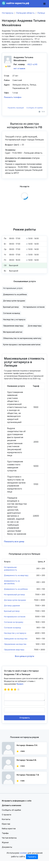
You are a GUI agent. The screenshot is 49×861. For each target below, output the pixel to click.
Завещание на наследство (15, 639)
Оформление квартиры (13, 326)
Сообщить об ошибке (34, 108)
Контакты (6, 819)
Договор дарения (12, 605)
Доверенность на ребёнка (15, 294)
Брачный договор (11, 307)
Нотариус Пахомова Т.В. (28, 775)
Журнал (5, 842)
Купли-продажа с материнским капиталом (21, 344)
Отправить (24, 718)
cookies (23, 853)
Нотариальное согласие (34, 307)
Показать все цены (14, 541)
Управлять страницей (16, 108)
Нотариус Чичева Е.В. (27, 760)
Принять (32, 856)
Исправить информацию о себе (16, 801)
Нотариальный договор (14, 594)
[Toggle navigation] (44, 4)
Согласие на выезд (11, 313)
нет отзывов (19, 68)
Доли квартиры (34, 326)
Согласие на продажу (13, 622)
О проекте (6, 815)
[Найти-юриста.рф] (15, 3)
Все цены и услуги (24, 656)
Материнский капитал (12, 332)
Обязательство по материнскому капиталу (22, 338)
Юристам (6, 824)
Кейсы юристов (9, 828)
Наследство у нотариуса (14, 319)
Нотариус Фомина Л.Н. (27, 745)
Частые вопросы (9, 838)
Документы (7, 847)
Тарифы (5, 833)
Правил (19, 684)
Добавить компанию (11, 805)
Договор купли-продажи (14, 301)
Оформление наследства (15, 644)
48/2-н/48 (32, 64)
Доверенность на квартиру (16, 575)
